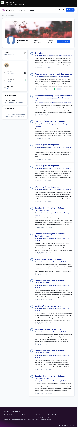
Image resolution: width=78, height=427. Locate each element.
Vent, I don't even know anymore (48, 306)
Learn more (3, 3)
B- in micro (39, 53)
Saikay (51, 55)
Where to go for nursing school (47, 145)
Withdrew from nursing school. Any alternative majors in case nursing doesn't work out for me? (53, 98)
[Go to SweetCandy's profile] (8, 88)
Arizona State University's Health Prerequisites (53, 74)
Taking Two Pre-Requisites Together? (49, 259)
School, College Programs (61, 76)
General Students (65, 103)
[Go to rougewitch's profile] (31, 53)
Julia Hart (52, 103)
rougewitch (40, 55)
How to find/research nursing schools (50, 121)
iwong (51, 124)
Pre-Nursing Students (65, 55)
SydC (50, 147)
